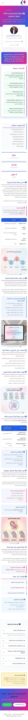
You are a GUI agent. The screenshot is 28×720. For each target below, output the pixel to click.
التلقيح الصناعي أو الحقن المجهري (16, 361)
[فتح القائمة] (3, 3)
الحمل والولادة (15, 10)
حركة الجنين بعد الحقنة (17, 144)
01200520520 (18, 704)
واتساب (6, 704)
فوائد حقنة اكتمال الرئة (18, 136)
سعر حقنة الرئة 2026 (18, 139)
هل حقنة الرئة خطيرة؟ (18, 141)
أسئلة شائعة (20, 146)
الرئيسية (21, 10)
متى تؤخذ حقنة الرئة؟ (18, 132)
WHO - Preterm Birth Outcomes (16, 609)
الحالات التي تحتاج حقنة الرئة (16, 134)
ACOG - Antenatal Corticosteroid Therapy (13, 602)
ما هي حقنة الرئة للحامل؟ (17, 129)
